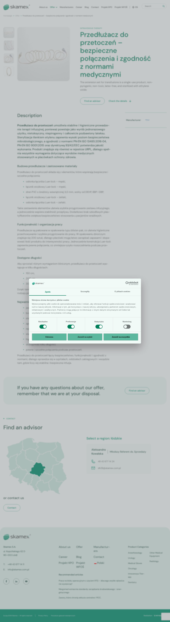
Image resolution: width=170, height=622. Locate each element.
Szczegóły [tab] (85, 291)
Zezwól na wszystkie (121, 337)
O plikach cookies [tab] (122, 291)
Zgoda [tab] (48, 292)
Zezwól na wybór (85, 337)
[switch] (71, 327)
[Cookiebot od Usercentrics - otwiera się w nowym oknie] (127, 283)
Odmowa (49, 337)
